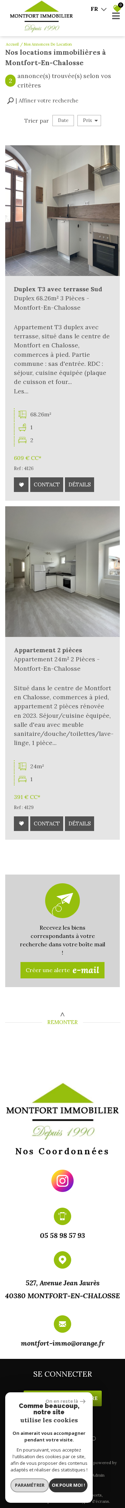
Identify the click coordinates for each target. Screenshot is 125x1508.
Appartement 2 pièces (48, 650)
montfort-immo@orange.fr (63, 1343)
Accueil (12, 44)
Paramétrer (29, 1485)
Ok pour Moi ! (68, 1485)
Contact (47, 484)
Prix (87, 120)
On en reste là (61, 1401)
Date (63, 120)
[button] (42, 101)
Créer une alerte (62, 970)
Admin (98, 1475)
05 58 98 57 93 (62, 1235)
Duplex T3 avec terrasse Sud (58, 289)
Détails (79, 484)
